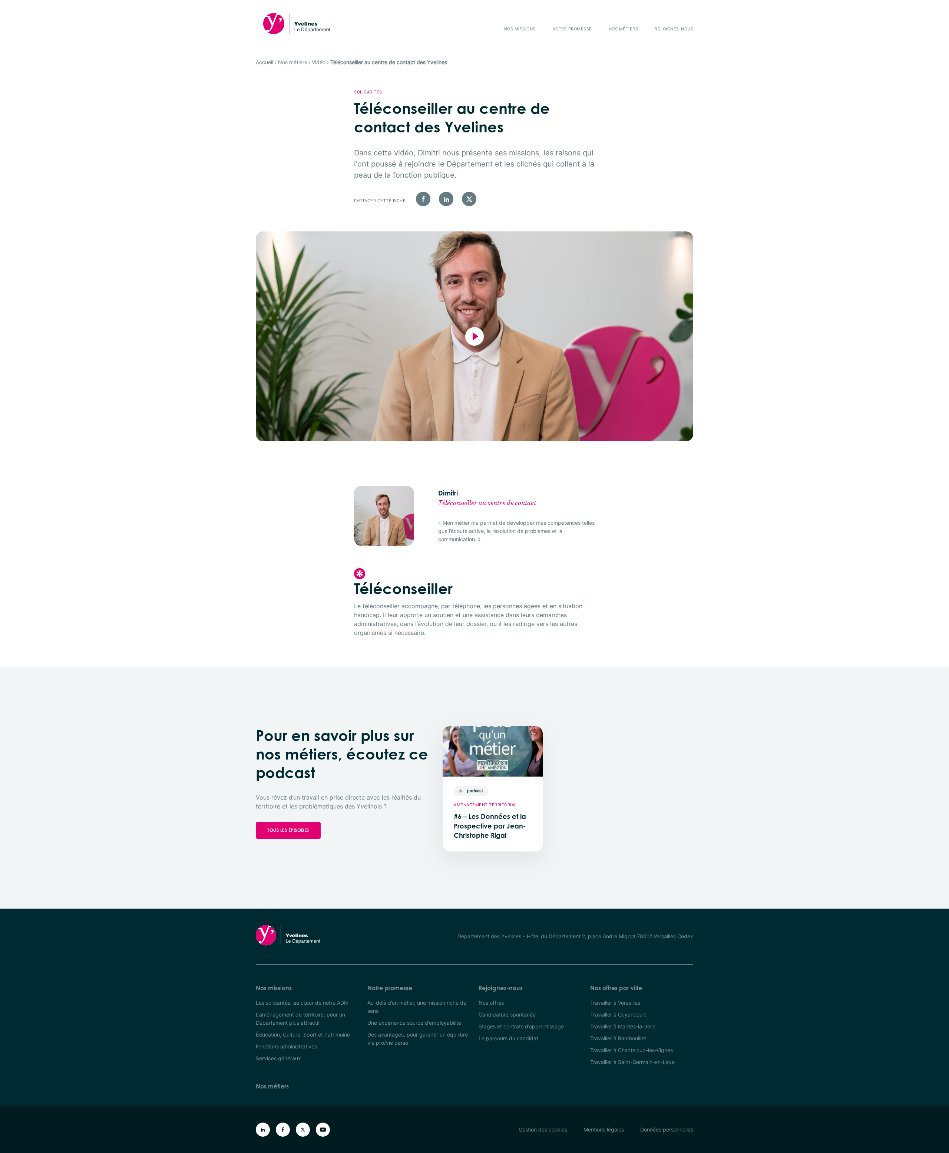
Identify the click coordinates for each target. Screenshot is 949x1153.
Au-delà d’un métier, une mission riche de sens (416, 1006)
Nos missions (520, 29)
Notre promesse (572, 29)
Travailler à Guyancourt (618, 1014)
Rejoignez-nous (674, 29)
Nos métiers (623, 29)
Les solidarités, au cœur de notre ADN (302, 1002)
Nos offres (491, 1002)
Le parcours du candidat (508, 1038)
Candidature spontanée (507, 1014)
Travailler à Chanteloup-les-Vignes (631, 1050)
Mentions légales (603, 1129)
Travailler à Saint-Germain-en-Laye (632, 1062)
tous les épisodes (288, 830)
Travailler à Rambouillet (618, 1038)
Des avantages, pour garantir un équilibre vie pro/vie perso (417, 1038)
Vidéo (318, 62)
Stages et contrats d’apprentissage (521, 1026)
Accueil (264, 62)
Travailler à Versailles (615, 1002)
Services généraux (278, 1058)
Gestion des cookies (543, 1129)
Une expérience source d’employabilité (414, 1022)
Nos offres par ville (616, 988)
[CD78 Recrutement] (296, 23)
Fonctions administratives (286, 1046)
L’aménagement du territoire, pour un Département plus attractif (300, 1018)
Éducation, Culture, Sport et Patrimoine (303, 1034)
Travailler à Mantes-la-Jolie (622, 1026)
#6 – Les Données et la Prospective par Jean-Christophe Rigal (490, 826)
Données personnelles (666, 1129)
